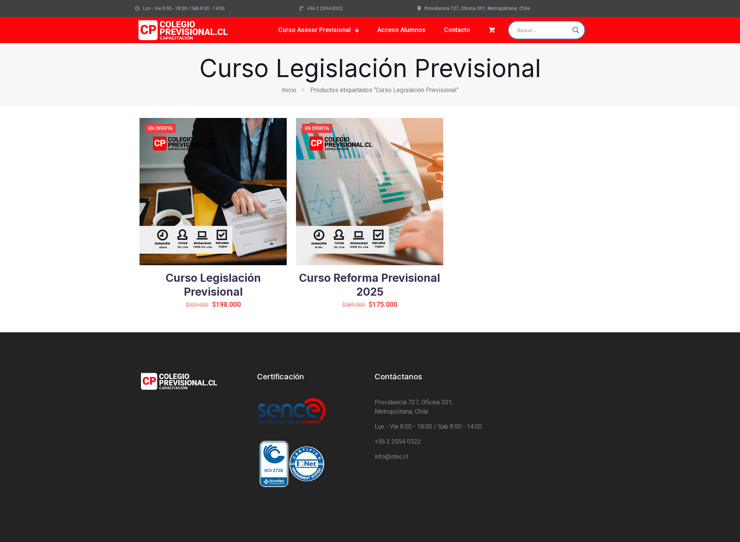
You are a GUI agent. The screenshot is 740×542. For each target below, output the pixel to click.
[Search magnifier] (575, 30)
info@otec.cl (391, 456)
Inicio (289, 90)
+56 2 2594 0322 (398, 441)
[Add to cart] (276, 129)
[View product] (276, 145)
